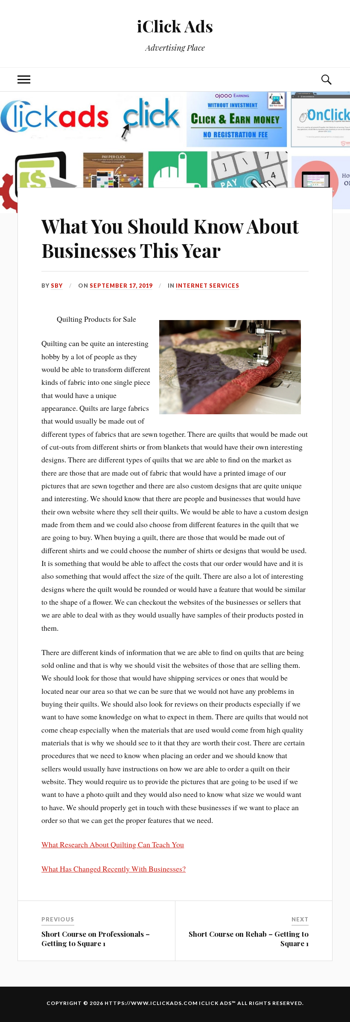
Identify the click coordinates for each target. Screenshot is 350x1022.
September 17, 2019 (121, 285)
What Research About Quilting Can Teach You (112, 844)
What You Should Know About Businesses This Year (170, 238)
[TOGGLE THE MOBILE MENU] (24, 79)
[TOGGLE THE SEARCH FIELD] (326, 79)
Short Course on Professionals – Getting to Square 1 (95, 938)
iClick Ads (175, 26)
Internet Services (207, 285)
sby (57, 285)
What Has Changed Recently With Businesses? (113, 868)
